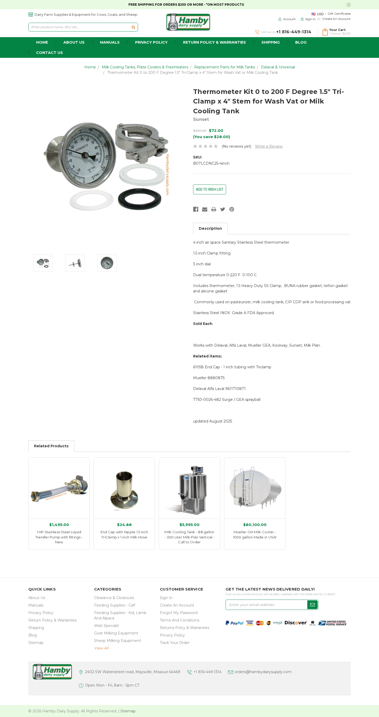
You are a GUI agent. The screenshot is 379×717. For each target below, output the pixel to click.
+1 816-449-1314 (207, 672)
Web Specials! (106, 625)
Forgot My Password (178, 612)
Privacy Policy (151, 42)
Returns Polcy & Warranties (184, 627)
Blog (301, 42)
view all (101, 648)
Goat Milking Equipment (116, 633)
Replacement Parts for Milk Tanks (224, 67)
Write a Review (269, 146)
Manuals (110, 42)
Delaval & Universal (278, 67)
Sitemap (36, 642)
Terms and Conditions (179, 620)
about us (74, 42)
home (42, 42)
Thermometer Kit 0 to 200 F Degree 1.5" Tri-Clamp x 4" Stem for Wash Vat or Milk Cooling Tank (192, 72)
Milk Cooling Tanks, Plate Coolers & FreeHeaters (145, 67)
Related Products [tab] (51, 446)
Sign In (166, 597)
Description (210, 228)
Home (90, 67)
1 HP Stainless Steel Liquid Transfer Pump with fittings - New (59, 537)
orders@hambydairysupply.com (263, 672)
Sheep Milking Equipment (117, 640)
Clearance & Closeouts (114, 597)
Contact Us (49, 52)
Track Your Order (175, 642)
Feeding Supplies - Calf (114, 605)
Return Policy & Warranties (214, 42)
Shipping (270, 42)
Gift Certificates (339, 13)
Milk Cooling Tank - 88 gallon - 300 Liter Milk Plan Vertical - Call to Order (189, 537)
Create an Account (336, 19)
